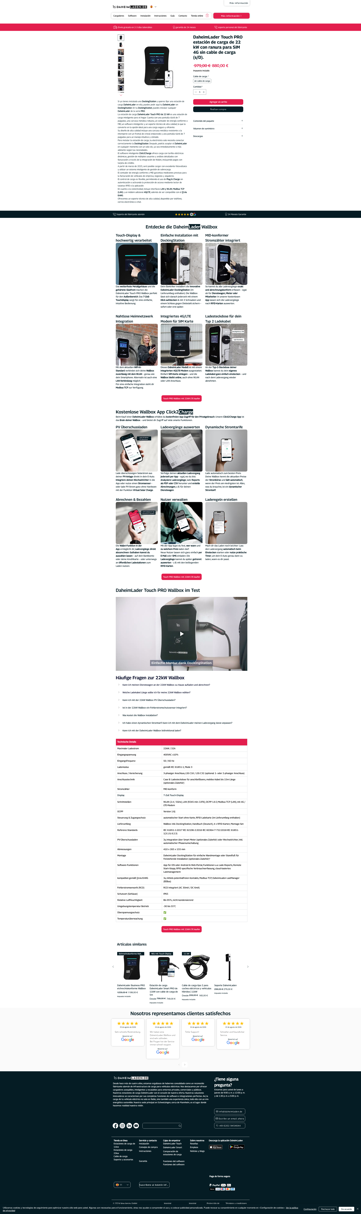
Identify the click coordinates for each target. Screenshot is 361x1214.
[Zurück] (179, 1064)
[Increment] (204, 92)
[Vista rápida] (229, 967)
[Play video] (181, 634)
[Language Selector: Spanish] (153, 7)
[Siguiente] (248, 966)
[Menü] (14, 1193)
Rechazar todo (328, 1209)
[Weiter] (185, 1064)
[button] (207, 15)
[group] (180, 978)
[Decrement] (195, 92)
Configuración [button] (310, 1209)
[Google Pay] (218, 117)
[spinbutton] (199, 92)
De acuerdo (346, 1209)
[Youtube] (136, 1125)
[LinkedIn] (129, 1125)
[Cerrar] (357, 1209)
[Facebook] (115, 1125)
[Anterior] (113, 966)
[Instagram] (122, 1125)
